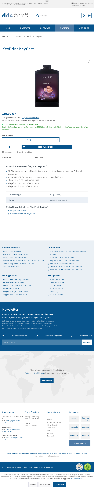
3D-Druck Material (57, 294)
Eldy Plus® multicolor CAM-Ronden (64, 260)
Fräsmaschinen (56, 288)
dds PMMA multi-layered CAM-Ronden (66, 269)
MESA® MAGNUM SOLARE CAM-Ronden (66, 266)
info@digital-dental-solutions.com (83, 3)
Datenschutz (51, 428)
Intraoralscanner (57, 279)
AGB (48, 430)
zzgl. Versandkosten (30, 117)
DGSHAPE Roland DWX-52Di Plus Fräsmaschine (24, 260)
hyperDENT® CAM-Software (15, 294)
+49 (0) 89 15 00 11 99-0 (78, 5)
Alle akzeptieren (45, 484)
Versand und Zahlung (54, 422)
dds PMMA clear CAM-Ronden (62, 257)
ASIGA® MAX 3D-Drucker (14, 282)
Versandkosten (81, 453)
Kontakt (49, 420)
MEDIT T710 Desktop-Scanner (16, 279)
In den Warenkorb (45, 147)
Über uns (50, 417)
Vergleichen (8, 152)
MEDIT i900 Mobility (12, 251)
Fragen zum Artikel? (18, 210)
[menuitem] (49, 15)
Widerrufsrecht (52, 425)
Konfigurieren (59, 484)
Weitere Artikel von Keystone (22, 213)
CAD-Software (55, 285)
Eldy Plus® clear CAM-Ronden (62, 263)
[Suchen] (37, 15)
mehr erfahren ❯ (80, 443)
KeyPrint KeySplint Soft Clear (16, 291)
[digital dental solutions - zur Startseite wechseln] (15, 16)
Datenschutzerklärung (34, 328)
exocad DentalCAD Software (16, 254)
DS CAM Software (11, 266)
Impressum (50, 433)
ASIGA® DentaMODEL (12, 288)
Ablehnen (33, 484)
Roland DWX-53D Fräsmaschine (17, 285)
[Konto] (84, 15)
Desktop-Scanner (57, 282)
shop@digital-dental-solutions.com (11, 430)
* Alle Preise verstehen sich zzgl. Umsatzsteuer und (41, 453)
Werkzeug (54, 291)
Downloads (50, 436)
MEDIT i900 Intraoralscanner (16, 257)
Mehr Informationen (77, 479)
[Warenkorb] (89, 15)
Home (7, 28)
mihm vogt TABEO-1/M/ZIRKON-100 (19, 263)
